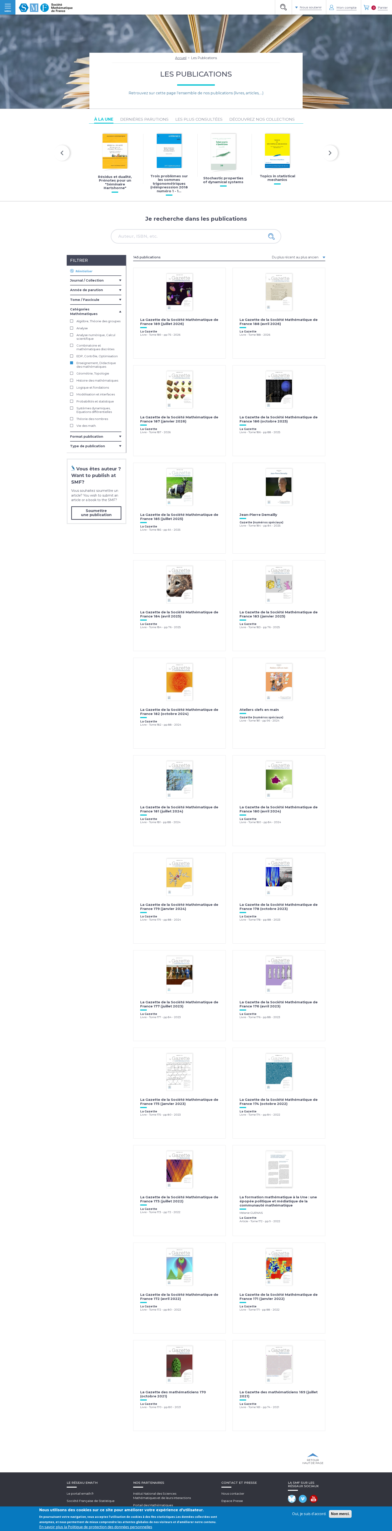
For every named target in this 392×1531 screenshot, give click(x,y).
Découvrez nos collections (262, 119)
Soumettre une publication (96, 513)
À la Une (103, 119)
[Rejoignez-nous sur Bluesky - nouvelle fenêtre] (292, 1499)
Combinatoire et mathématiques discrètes (95, 347)
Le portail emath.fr (80, 1493)
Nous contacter (232, 1493)
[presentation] (62, 153)
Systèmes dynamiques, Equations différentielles (94, 410)
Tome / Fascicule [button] (84, 300)
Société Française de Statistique (91, 1501)
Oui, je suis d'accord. (309, 1513)
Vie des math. (86, 425)
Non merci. (340, 1514)
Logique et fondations (92, 387)
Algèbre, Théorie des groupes (98, 321)
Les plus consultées (199, 119)
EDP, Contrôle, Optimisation (97, 356)
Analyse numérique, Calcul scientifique (95, 336)
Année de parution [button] (86, 290)
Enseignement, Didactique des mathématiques (96, 364)
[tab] (95, 280)
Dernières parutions (144, 119)
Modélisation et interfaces (95, 394)
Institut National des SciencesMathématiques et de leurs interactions (162, 1496)
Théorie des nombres (92, 419)
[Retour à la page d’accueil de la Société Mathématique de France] (45, 7)
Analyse (82, 328)
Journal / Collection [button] (87, 280)
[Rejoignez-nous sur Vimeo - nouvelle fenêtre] (303, 1499)
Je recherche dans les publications (196, 218)
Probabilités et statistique (95, 401)
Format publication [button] (86, 437)
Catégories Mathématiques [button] (84, 311)
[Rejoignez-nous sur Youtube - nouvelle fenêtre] (314, 1499)
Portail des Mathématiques (153, 1505)
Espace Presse (232, 1501)
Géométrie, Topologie (92, 373)
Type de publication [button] (87, 446)
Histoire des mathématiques (97, 380)
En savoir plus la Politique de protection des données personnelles (95, 1526)
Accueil (180, 58)
